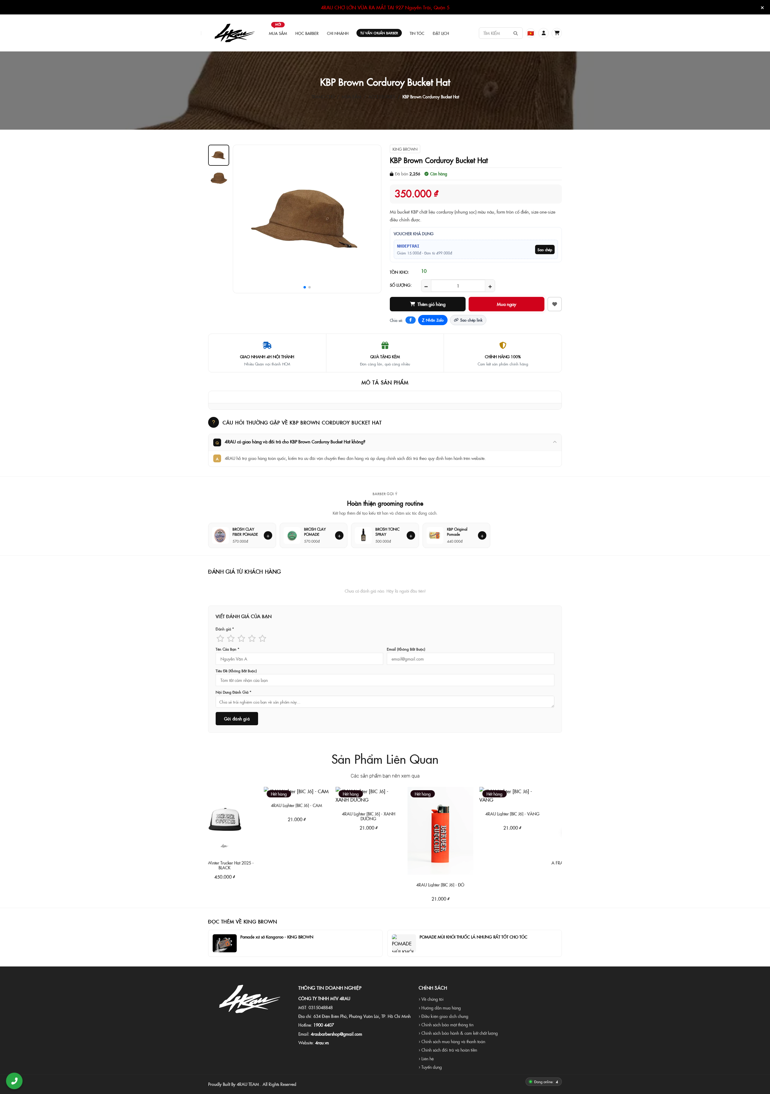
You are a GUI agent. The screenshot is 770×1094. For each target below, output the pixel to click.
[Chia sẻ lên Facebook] (410, 320)
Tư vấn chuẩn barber (379, 33)
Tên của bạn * (227, 649)
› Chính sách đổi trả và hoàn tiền (448, 1050)
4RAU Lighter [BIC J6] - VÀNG (470, 813)
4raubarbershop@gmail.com (336, 1034)
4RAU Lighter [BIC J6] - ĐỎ (398, 884)
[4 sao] (252, 638)
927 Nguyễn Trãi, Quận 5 (422, 7)
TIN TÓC (417, 33)
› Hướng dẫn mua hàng (440, 1008)
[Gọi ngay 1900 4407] (14, 1081)
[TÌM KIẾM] (515, 33)
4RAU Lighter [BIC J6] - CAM (253, 805)
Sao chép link (471, 319)
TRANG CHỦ (322, 97)
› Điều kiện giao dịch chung (443, 1016)
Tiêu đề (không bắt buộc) (236, 671)
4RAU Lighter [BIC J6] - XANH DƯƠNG (326, 816)
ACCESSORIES (381, 97)
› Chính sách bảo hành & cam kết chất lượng (458, 1033)
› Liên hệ (426, 1058)
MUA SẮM (278, 30)
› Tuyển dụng (430, 1067)
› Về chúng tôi (431, 999)
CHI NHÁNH (338, 33)
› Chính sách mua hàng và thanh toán (452, 1041)
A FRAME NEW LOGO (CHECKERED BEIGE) (541, 865)
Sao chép (544, 249)
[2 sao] (231, 638)
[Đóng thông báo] (762, 7)
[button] (543, 33)
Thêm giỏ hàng (431, 304)
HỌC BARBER (307, 33)
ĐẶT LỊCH (441, 33)
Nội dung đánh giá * (233, 692)
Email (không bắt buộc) (406, 649)
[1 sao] (220, 638)
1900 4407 (323, 1025)
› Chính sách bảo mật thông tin (446, 1025)
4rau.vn (322, 1043)
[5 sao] (262, 638)
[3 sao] (241, 638)
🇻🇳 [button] (530, 33)
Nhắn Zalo (433, 320)
